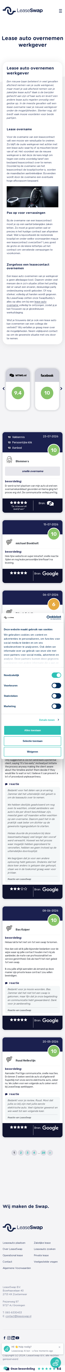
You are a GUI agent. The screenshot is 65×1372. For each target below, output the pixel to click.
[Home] (23, 11)
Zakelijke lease (42, 1243)
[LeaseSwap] (32, 1368)
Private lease (41, 1255)
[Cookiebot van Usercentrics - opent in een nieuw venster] (46, 617)
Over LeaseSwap (12, 1249)
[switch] (56, 685)
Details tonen (47, 719)
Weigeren (32, 751)
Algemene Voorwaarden (17, 1268)
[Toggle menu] (60, 11)
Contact (7, 1262)
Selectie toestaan (32, 741)
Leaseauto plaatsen (14, 1243)
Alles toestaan (32, 730)
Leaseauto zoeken (45, 1249)
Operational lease (13, 1255)
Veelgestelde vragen (46, 1262)
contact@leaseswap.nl (18, 1316)
